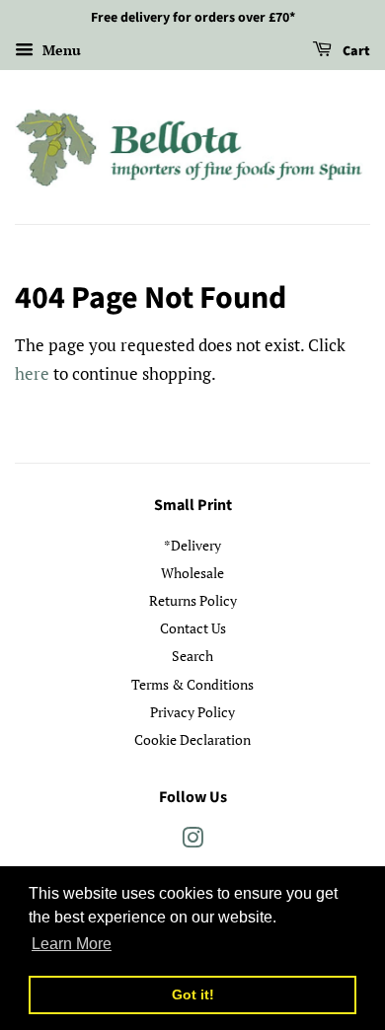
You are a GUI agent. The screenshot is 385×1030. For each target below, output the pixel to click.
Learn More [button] (72, 943)
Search (192, 655)
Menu (59, 49)
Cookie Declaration (192, 739)
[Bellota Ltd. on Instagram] (192, 841)
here (32, 373)
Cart (355, 51)
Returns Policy (193, 600)
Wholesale (192, 572)
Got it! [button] (193, 994)
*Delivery (192, 545)
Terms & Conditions (192, 684)
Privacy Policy (192, 711)
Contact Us (193, 628)
